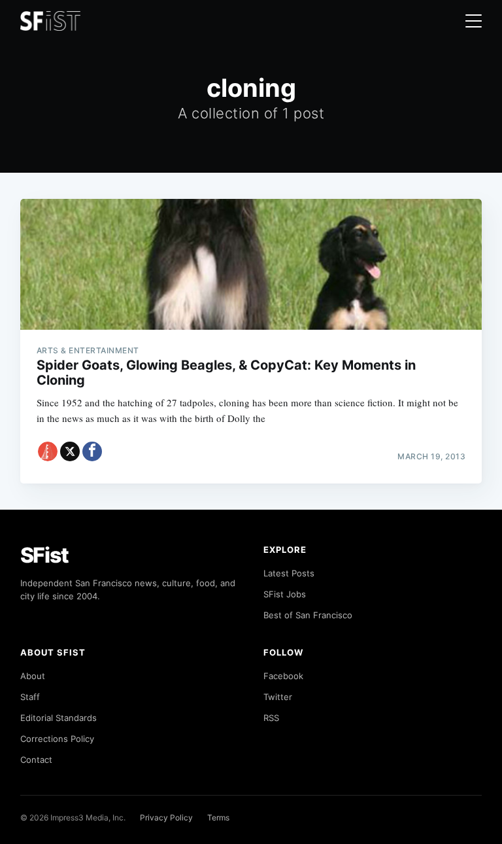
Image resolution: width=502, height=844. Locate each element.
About (32, 676)
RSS (271, 717)
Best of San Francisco (307, 615)
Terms (218, 817)
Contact (36, 759)
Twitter (277, 697)
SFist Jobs (284, 594)
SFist (44, 555)
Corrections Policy (57, 738)
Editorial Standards (58, 717)
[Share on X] (70, 451)
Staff (30, 697)
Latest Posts (288, 573)
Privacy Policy (166, 817)
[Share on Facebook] (92, 451)
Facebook (283, 676)
